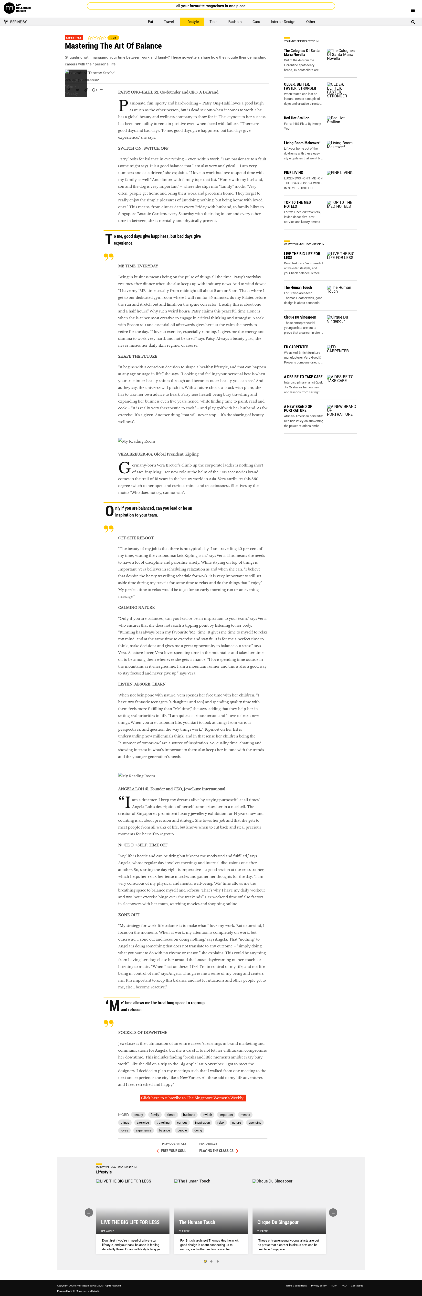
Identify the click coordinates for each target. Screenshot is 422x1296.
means (245, 1115)
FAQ (344, 1285)
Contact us (357, 1285)
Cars (256, 22)
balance (164, 1130)
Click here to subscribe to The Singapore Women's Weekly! (192, 1098)
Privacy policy (319, 1285)
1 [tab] (205, 1261)
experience (143, 1130)
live (68, 104)
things (125, 1122)
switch (207, 1115)
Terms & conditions (296, 1285)
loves (124, 1130)
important (226, 1115)
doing (198, 1130)
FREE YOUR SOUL (173, 1151)
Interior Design (283, 22)
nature (236, 1122)
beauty (138, 1115)
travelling (163, 1122)
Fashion (235, 22)
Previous (89, 1212)
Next (333, 1212)
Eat (150, 22)
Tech (214, 22)
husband (189, 1115)
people (182, 1130)
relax (220, 1122)
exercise (143, 1122)
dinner (171, 1115)
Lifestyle (192, 22)
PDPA (334, 1285)
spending (255, 1122)
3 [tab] (218, 1261)
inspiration (202, 1122)
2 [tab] (211, 1261)
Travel (169, 22)
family (155, 1115)
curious (182, 1122)
